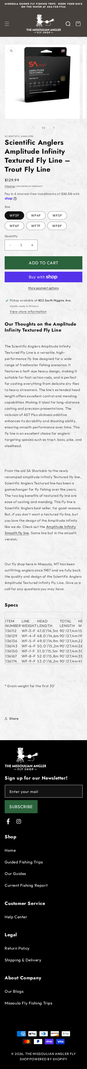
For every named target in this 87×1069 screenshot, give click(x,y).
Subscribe (21, 806)
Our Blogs (14, 991)
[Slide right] (54, 128)
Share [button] (14, 718)
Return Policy (17, 948)
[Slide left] (33, 128)
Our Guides (15, 873)
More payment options (43, 288)
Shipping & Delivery (23, 959)
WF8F (57, 226)
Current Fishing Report (26, 885)
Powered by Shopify (48, 1059)
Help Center (16, 916)
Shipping (10, 186)
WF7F (36, 226)
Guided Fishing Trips (24, 862)
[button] (7, 24)
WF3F (14, 215)
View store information (28, 311)
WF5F (57, 215)
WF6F (14, 226)
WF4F (36, 215)
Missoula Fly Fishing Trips (28, 1003)
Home (10, 850)
